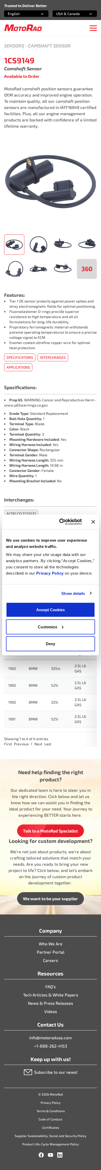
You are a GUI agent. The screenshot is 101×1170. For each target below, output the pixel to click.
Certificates (50, 1127)
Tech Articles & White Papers (50, 994)
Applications (18, 367)
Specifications (19, 357)
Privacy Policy (50, 573)
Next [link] (38, 744)
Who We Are (50, 943)
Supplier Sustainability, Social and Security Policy (50, 1136)
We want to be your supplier (50, 898)
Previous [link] (21, 744)
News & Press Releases (50, 1003)
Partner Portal (50, 951)
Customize (47, 626)
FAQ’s (50, 986)
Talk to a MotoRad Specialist (50, 830)
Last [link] (47, 744)
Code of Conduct (50, 1119)
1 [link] (31, 744)
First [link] (8, 744)
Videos (50, 1011)
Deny (50, 644)
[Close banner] (93, 522)
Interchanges (53, 357)
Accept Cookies (50, 610)
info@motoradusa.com (50, 1037)
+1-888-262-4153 (50, 1045)
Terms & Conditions (51, 1111)
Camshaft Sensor (49, 46)
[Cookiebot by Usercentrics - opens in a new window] (61, 522)
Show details (73, 593)
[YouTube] (50, 1155)
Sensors (14, 46)
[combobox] (20, 13)
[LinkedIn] (59, 1155)
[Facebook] (41, 1155)
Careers (50, 960)
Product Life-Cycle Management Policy (50, 1144)
